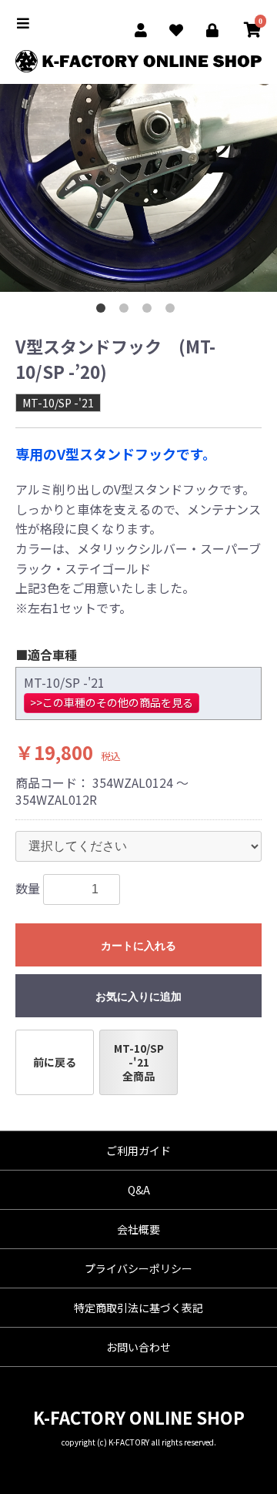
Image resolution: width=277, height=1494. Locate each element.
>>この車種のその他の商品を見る (111, 702)
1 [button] (104, 311)
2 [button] (127, 311)
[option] (138, 188)
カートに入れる (138, 946)
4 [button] (173, 311)
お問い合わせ (138, 1347)
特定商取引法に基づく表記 (138, 1307)
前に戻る (54, 1062)
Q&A (139, 1190)
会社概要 (138, 1229)
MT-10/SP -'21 (58, 402)
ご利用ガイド (138, 1150)
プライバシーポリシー (138, 1268)
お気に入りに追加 (138, 996)
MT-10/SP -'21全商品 (139, 1062)
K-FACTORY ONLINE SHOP (139, 1417)
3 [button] (150, 311)
